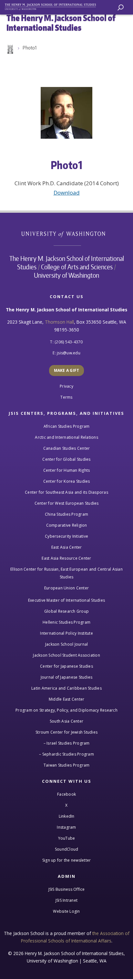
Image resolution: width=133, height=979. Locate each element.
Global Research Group (66, 611)
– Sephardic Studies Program (66, 754)
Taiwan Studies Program (67, 765)
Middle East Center (67, 699)
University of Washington (67, 233)
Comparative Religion (66, 525)
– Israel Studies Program (67, 743)
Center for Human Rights (66, 470)
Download (67, 192)
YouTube (66, 838)
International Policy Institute (66, 633)
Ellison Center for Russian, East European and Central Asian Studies (66, 573)
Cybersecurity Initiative (66, 536)
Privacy (66, 386)
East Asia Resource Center (66, 558)
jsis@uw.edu (68, 353)
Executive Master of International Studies (66, 600)
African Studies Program (67, 426)
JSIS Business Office (66, 889)
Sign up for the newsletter (66, 860)
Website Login (66, 911)
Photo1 (29, 48)
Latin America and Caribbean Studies (66, 688)
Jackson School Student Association (66, 655)
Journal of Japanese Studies (67, 677)
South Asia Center (66, 721)
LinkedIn (67, 816)
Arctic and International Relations (66, 437)
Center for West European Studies (67, 503)
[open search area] (120, 7)
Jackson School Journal (66, 644)
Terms (66, 397)
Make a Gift (66, 370)
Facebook (66, 794)
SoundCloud (66, 849)
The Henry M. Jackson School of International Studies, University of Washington (53, 5)
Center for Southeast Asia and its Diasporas (66, 492)
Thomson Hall (59, 322)
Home (10, 49)
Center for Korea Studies (66, 481)
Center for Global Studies (66, 459)
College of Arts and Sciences (77, 267)
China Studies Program (66, 514)
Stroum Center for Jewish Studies (66, 732)
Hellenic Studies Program (66, 622)
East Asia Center (66, 547)
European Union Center (66, 588)
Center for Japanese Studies (66, 666)
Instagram (66, 827)
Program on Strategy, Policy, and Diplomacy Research (66, 710)
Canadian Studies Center (66, 448)
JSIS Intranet (66, 900)
